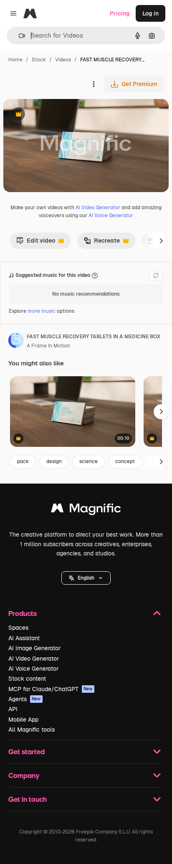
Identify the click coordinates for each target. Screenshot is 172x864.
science (88, 461)
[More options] (93, 84)
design (54, 461)
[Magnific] (86, 510)
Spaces (18, 627)
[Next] (161, 240)
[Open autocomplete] (18, 36)
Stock (39, 59)
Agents (24, 699)
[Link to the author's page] (15, 341)
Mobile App (23, 719)
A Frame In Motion (48, 345)
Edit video (35, 242)
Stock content (27, 678)
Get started (26, 751)
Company (23, 775)
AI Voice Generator (111, 215)
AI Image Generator (34, 648)
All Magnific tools (31, 729)
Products (22, 613)
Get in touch (27, 799)
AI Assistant (24, 638)
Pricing (120, 13)
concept (125, 461)
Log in (150, 13)
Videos (63, 59)
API (13, 709)
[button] (86, 578)
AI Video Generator (98, 207)
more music (42, 311)
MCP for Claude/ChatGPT (50, 689)
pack (23, 461)
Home (15, 59)
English (86, 578)
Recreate (101, 242)
